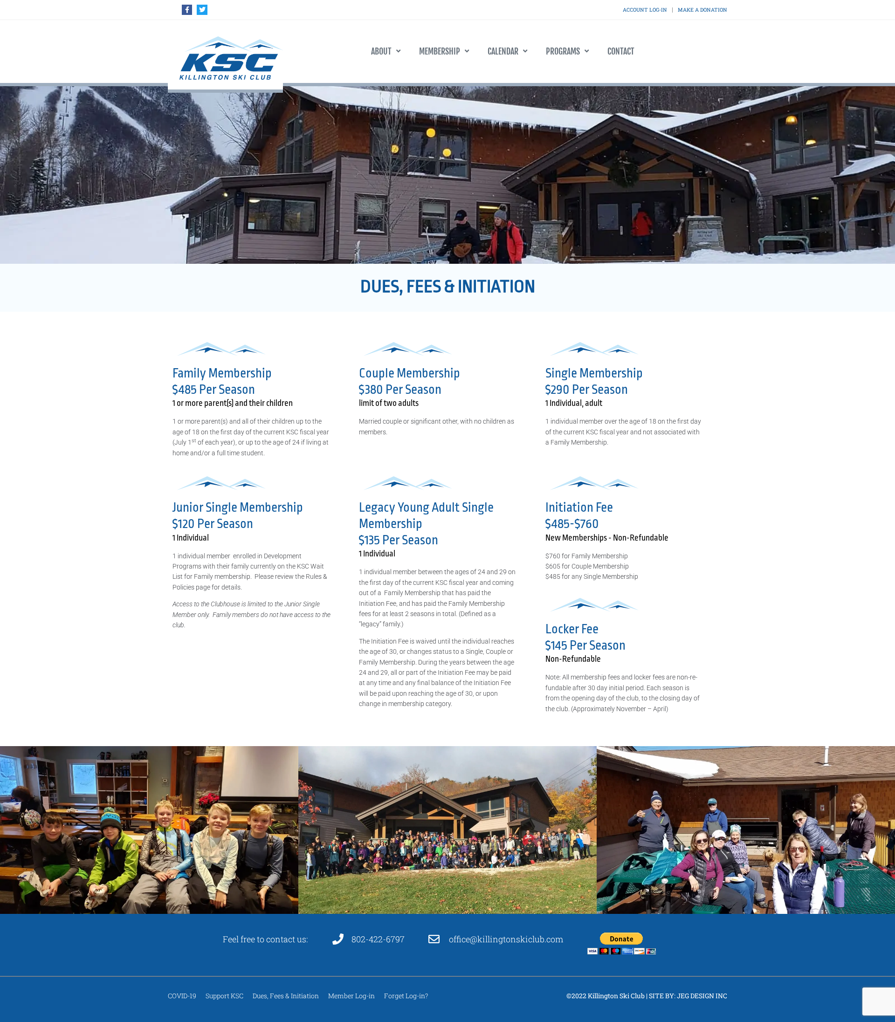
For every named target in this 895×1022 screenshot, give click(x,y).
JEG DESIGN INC (702, 995)
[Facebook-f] (187, 10)
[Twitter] (202, 10)
